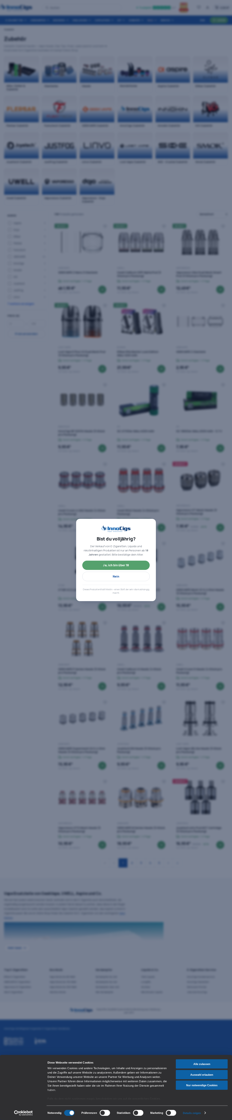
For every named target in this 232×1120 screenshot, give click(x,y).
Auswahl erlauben (201, 1074)
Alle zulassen (201, 1064)
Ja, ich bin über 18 (116, 565)
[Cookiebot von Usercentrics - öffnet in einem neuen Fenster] (23, 1113)
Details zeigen (192, 1112)
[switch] (105, 1113)
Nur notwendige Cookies (202, 1085)
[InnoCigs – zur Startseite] (116, 528)
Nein (116, 576)
